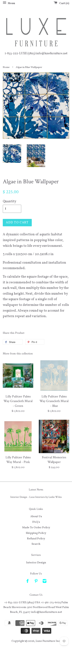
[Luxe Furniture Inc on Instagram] (44, 582)
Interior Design (36, 563)
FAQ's (36, 522)
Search (36, 544)
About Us (36, 516)
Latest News (36, 490)
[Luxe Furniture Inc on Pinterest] (36, 582)
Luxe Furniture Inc (48, 641)
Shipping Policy (36, 533)
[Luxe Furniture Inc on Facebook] (27, 582)
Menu (11, 3)
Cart (63, 3)
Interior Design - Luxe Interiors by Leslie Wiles (36, 497)
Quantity (9, 201)
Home (6, 67)
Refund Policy (36, 539)
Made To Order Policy (36, 528)
